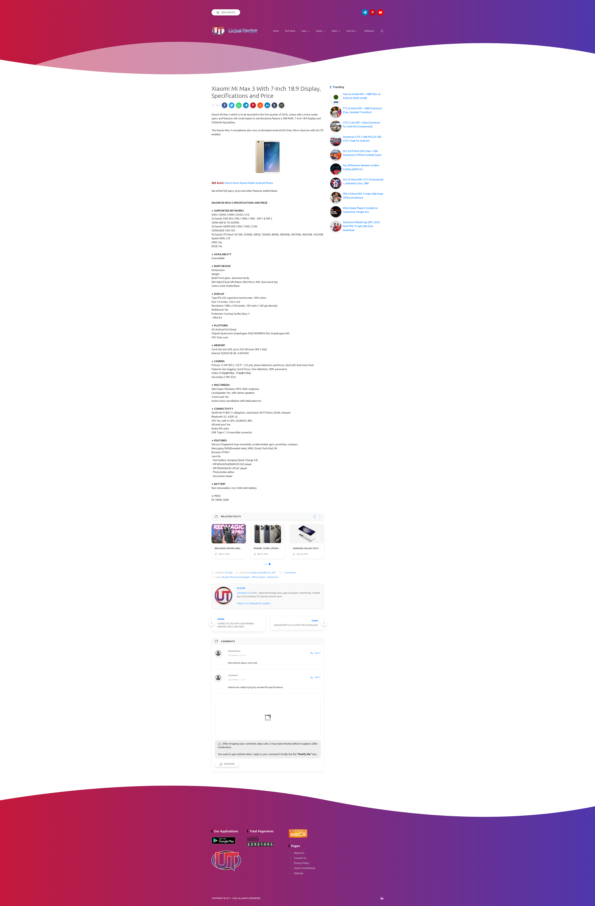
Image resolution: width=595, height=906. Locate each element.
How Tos (351, 31)
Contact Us (300, 858)
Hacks (334, 31)
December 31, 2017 (237, 680)
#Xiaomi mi (273, 577)
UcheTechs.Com (244, 593)
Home (276, 31)
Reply (318, 653)
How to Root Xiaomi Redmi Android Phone (249, 183)
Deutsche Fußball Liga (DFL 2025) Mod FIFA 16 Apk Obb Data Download (361, 226)
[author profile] (223, 595)
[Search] (381, 31)
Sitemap (298, 873)
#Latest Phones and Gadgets (236, 577)
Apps (304, 31)
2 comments (289, 572)
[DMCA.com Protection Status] (298, 833)
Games (319, 31)
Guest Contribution (304, 868)
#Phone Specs (259, 577)
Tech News (290, 31)
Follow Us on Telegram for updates (253, 603)
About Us (299, 853)
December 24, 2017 (237, 655)
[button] (224, 105)
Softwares (369, 31)
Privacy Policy (301, 863)
